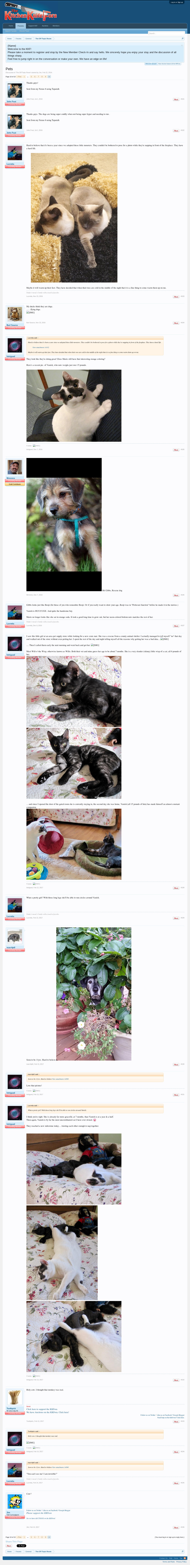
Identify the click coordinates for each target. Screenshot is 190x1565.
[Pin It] (176, 99)
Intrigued (11, 356)
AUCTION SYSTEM (106, 45)
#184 (182, 322)
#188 (182, 887)
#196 (182, 1527)
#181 (182, 99)
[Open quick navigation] (182, 39)
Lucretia (10, 164)
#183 (182, 296)
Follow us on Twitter (148, 1415)
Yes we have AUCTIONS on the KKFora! (40, 1518)
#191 (182, 1094)
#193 (182, 1421)
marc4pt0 (11, 947)
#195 (182, 1483)
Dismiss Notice (182, 45)
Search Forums (11, 31)
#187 (182, 625)
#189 (182, 918)
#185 (182, 449)
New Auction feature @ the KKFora (169, 64)
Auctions (45, 26)
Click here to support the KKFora (41, 1409)
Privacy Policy (181, 1562)
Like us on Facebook (164, 1415)
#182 (182, 130)
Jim (40, 72)
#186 (182, 595)
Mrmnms (11, 478)
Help (170, 1558)
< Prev (19, 77)
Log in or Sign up (177, 2)
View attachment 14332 (41, 347)
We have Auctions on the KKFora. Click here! (47, 1412)
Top (181, 1558)
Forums (21, 26)
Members (56, 26)
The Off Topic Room (23, 72)
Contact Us (163, 1558)
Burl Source (12, 325)
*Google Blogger (178, 1415)
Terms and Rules (169, 1562)
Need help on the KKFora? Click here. (170, 1417)
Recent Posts (24, 31)
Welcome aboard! (151, 64)
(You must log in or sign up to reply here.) (169, 1537)
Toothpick (11, 1408)
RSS (185, 1558)
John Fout (11, 101)
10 (49, 77)
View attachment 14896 (60, 1079)
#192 (182, 1380)
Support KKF (33, 26)
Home (11, 26)
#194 (182, 1451)
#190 (182, 1064)
